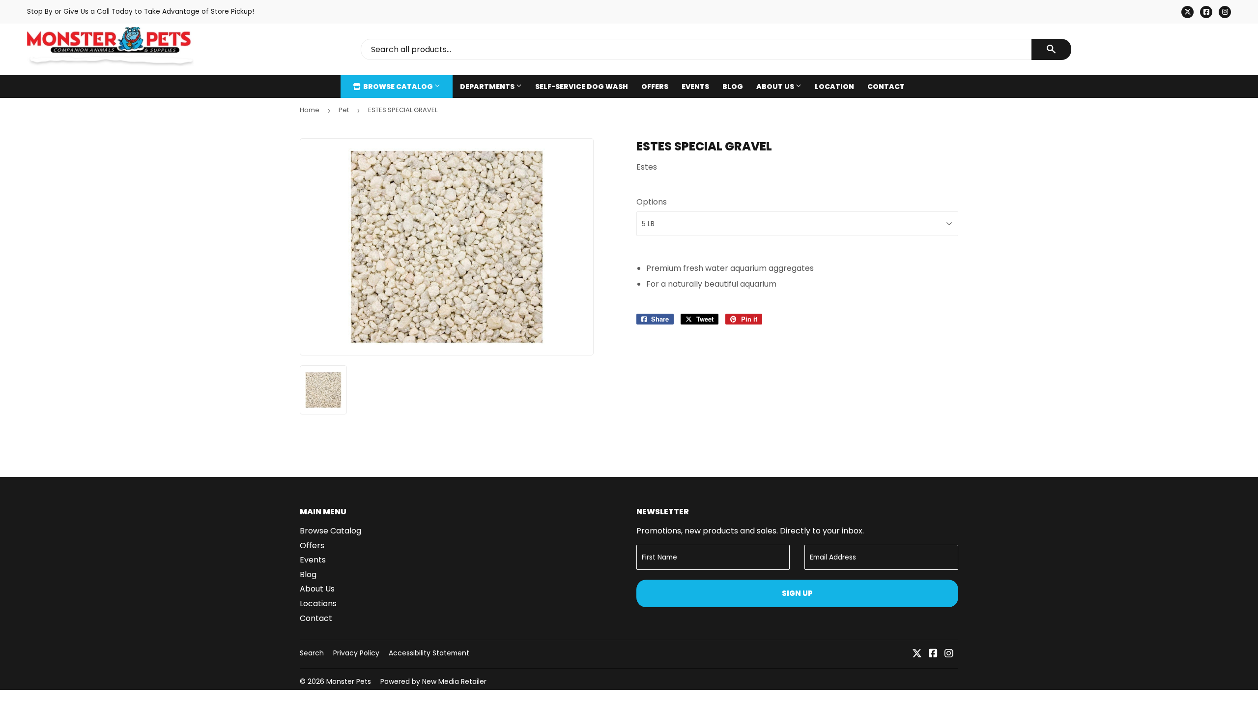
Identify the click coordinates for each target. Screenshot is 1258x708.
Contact (886, 86)
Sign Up (797, 593)
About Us (776, 86)
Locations (318, 603)
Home (309, 110)
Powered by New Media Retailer (433, 681)
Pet (344, 110)
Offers (654, 86)
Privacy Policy (356, 653)
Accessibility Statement (429, 653)
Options (651, 201)
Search (312, 653)
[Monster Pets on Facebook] (933, 654)
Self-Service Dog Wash (581, 86)
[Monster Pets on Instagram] (948, 654)
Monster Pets (348, 681)
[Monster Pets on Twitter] (917, 654)
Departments (488, 86)
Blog (732, 86)
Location (834, 86)
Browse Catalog (398, 86)
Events (695, 86)
